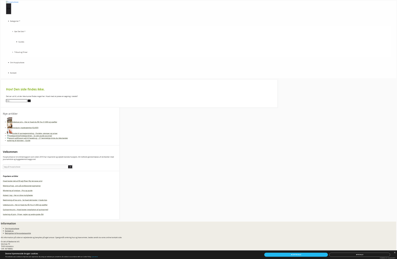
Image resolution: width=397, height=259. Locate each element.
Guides (21, 42)
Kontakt (13, 73)
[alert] (198, 254)
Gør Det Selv (19, 31)
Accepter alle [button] (296, 254)
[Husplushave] (12, 2)
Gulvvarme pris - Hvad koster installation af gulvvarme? (25, 209)
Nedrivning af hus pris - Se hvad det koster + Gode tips (25, 200)
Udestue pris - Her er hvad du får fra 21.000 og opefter (25, 205)
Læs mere (95, 257)
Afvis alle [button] (359, 254)
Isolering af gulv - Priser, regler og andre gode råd (23, 214)
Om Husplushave (17, 62)
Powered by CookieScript (387, 258)
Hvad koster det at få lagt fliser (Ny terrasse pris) (22, 181)
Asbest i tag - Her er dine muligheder (18, 195)
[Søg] (29, 100)
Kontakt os (9, 231)
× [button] (394, 252)
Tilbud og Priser (21, 52)
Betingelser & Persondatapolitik (18, 233)
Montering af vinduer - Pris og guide (17, 190)
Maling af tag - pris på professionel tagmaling (22, 186)
